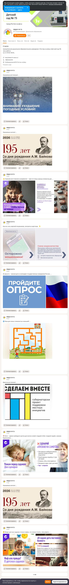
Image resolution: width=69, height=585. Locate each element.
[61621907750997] (4, 71)
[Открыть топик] (34, 75)
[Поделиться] (19, 121)
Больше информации (55, 4)
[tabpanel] (34, 320)
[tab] (5, 41)
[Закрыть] (27, 8)
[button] (19, 35)
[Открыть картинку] (19, 197)
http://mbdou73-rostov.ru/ (11, 57)
